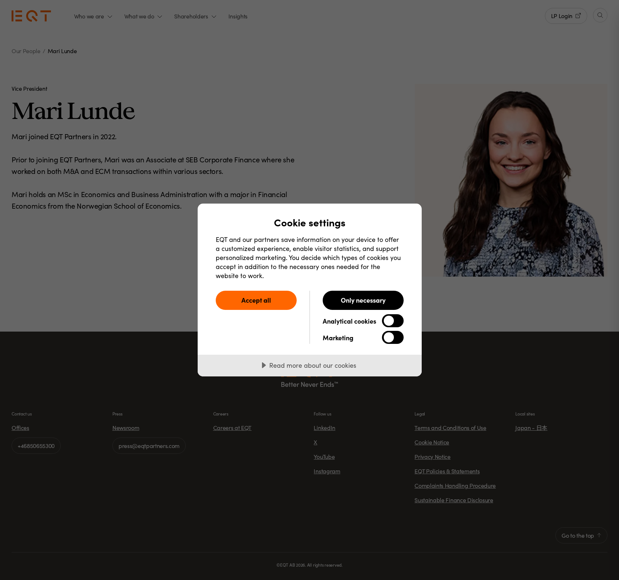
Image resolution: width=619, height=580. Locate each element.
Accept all (256, 299)
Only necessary (363, 299)
